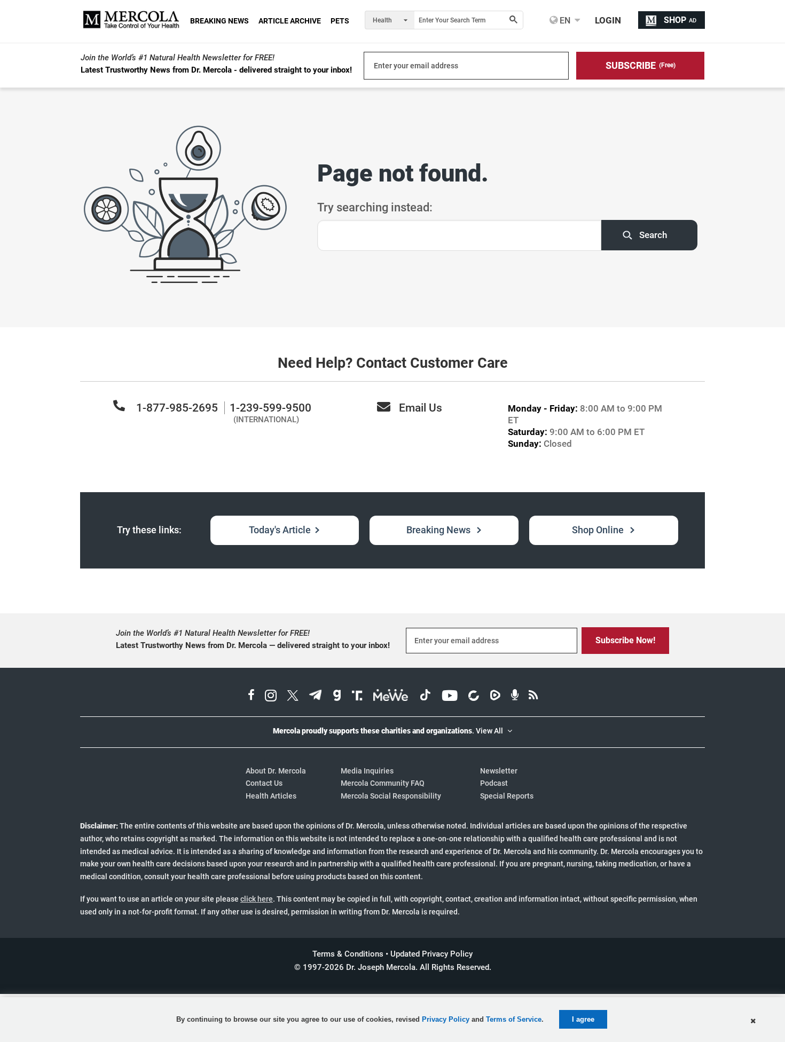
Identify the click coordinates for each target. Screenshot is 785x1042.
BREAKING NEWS (219, 21)
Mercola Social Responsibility (391, 796)
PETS (340, 21)
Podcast (494, 783)
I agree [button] (583, 1019)
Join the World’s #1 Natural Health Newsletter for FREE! (177, 57)
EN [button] (564, 20)
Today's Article (280, 529)
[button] (640, 66)
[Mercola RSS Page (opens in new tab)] (533, 696)
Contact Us (264, 783)
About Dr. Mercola (276, 771)
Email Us (420, 407)
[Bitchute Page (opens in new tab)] (473, 696)
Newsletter (498, 771)
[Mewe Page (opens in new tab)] (391, 696)
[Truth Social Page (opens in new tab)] (357, 696)
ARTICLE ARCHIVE (289, 21)
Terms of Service (513, 1019)
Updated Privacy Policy (431, 954)
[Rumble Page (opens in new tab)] (495, 696)
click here (256, 899)
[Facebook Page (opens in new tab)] (251, 696)
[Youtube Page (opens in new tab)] (449, 696)
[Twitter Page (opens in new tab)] (292, 696)
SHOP (680, 20)
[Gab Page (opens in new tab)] (337, 696)
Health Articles (271, 796)
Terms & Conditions (347, 954)
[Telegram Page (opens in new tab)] (315, 696)
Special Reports (506, 796)
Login (608, 20)
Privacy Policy (445, 1019)
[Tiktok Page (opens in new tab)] (425, 696)
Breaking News (439, 529)
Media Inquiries (367, 771)
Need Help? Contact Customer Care (393, 363)
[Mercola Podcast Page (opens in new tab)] (515, 696)
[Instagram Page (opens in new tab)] (271, 696)
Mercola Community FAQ (383, 783)
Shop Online (599, 529)
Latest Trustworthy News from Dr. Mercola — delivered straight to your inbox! (253, 645)
